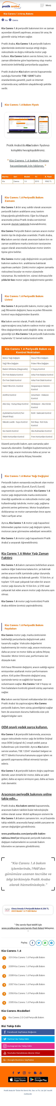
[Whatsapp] (45, 943)
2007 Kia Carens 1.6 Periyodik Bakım (27, 984)
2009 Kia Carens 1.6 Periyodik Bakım (27, 966)
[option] (28, 910)
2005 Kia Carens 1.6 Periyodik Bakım (27, 1002)
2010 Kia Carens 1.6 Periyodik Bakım (27, 957)
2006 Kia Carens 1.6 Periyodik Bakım (27, 993)
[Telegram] (51, 943)
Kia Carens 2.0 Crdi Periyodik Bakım (26, 1018)
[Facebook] (32, 943)
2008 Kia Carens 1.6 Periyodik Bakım (27, 975)
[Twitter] (39, 943)
